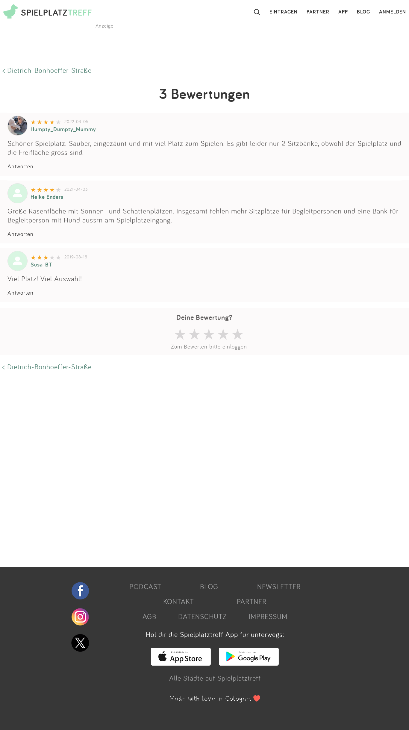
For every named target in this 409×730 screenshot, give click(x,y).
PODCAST (145, 586)
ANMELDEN (392, 12)
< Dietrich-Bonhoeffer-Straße (47, 70)
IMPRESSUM (268, 616)
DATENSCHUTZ (202, 616)
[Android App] (249, 662)
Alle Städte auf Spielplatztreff (215, 677)
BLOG (363, 12)
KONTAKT (178, 601)
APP (343, 12)
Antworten (20, 166)
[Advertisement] (179, 468)
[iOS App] (181, 662)
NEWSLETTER (279, 586)
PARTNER (318, 12)
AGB (149, 616)
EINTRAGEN (283, 12)
